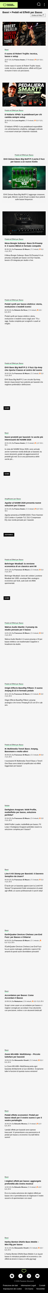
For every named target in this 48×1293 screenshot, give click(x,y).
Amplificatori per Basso (13, 499)
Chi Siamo (29, 1289)
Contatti (42, 1285)
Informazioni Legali (28, 1285)
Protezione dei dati (10, 1285)
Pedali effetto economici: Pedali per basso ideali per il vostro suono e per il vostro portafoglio (23, 1117)
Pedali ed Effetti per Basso (14, 110)
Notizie (7, 805)
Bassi (5, 12)
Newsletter (40, 1289)
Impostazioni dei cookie (12, 1289)
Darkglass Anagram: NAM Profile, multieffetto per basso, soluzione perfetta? (21, 812)
